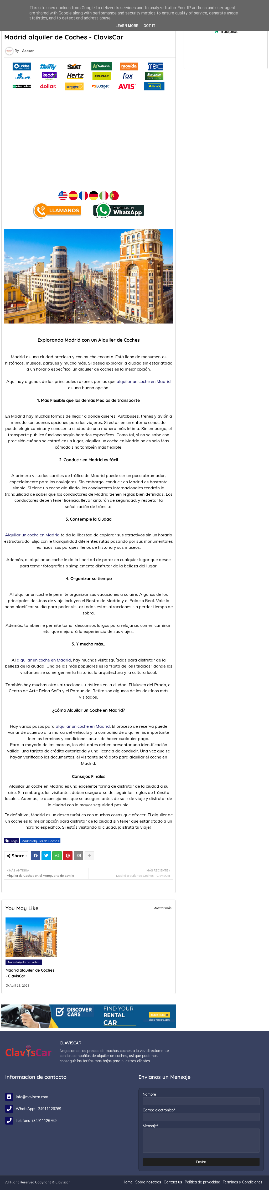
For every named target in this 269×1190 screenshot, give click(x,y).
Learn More (127, 26)
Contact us (173, 1182)
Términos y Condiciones (242, 1182)
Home (127, 1182)
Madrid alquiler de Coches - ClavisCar (30, 973)
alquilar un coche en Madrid (144, 381)
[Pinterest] (68, 855)
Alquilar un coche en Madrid (32, 534)
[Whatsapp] (57, 855)
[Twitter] (46, 855)
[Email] (78, 855)
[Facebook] (35, 855)
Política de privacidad (202, 1182)
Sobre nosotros (148, 1182)
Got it (149, 26)
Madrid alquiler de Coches (40, 841)
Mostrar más (162, 908)
